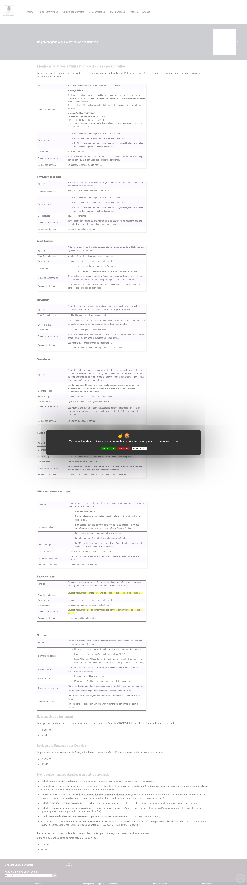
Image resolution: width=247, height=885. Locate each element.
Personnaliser (139, 448)
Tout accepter (108, 448)
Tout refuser (123, 448)
